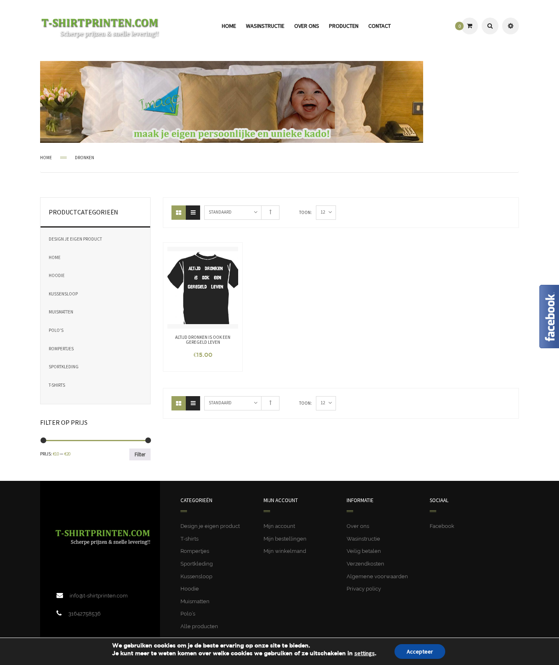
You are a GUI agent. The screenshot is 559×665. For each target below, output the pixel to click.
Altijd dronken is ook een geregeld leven (202, 339)
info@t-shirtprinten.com (99, 596)
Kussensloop (63, 294)
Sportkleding (64, 367)
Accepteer (420, 651)
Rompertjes (61, 349)
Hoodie (57, 275)
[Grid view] (178, 212)
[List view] (193, 212)
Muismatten (61, 312)
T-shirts (57, 385)
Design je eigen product (75, 239)
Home (46, 157)
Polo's (56, 330)
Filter (140, 454)
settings (364, 653)
